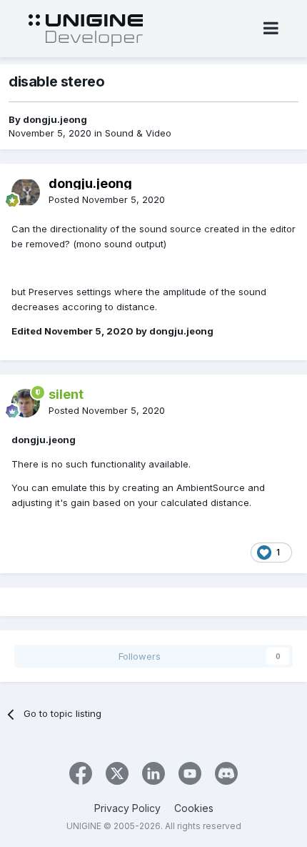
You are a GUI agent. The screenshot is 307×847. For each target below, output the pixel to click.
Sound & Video (138, 133)
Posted (107, 199)
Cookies (193, 808)
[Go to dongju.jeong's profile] (25, 192)
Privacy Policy (127, 808)
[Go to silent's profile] (25, 403)
